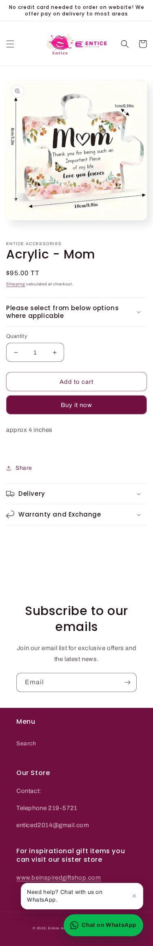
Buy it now (76, 405)
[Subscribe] (127, 682)
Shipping (15, 284)
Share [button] (24, 468)
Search (26, 743)
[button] (10, 44)
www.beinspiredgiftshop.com (58, 877)
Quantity (16, 336)
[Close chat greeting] (134, 895)
